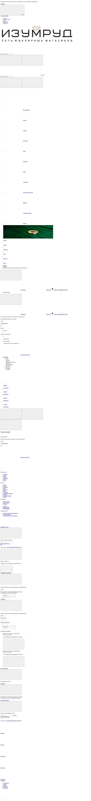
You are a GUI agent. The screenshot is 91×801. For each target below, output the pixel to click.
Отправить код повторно (6, 573)
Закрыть (2, 683)
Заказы (4, 475)
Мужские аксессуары (8, 493)
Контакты (5, 23)
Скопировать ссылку (63, 289)
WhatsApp (48, 289)
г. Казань (3, 780)
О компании (6, 783)
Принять (2, 4)
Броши (4, 497)
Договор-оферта (7, 514)
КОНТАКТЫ (6, 508)
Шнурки (5, 494)
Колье (4, 491)
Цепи (4, 488)
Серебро (5, 504)
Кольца (4, 485)
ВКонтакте (23, 289)
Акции (4, 18)
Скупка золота (6, 19)
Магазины (5, 21)
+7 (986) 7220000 (4, 16)
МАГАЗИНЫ (6, 507)
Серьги (4, 486)
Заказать (3, 599)
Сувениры (5, 492)
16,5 (4, 330)
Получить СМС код (5, 543)
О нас (4, 20)
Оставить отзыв (4, 668)
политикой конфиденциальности (13, 547)
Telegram (56, 289)
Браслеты (5, 489)
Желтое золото (6, 501)
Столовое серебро (7, 495)
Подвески (5, 487)
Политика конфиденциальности (10, 513)
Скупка (5, 479)
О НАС (5, 506)
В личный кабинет (5, 700)
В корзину (23, 354)
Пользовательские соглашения (10, 515)
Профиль (5, 474)
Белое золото (6, 502)
